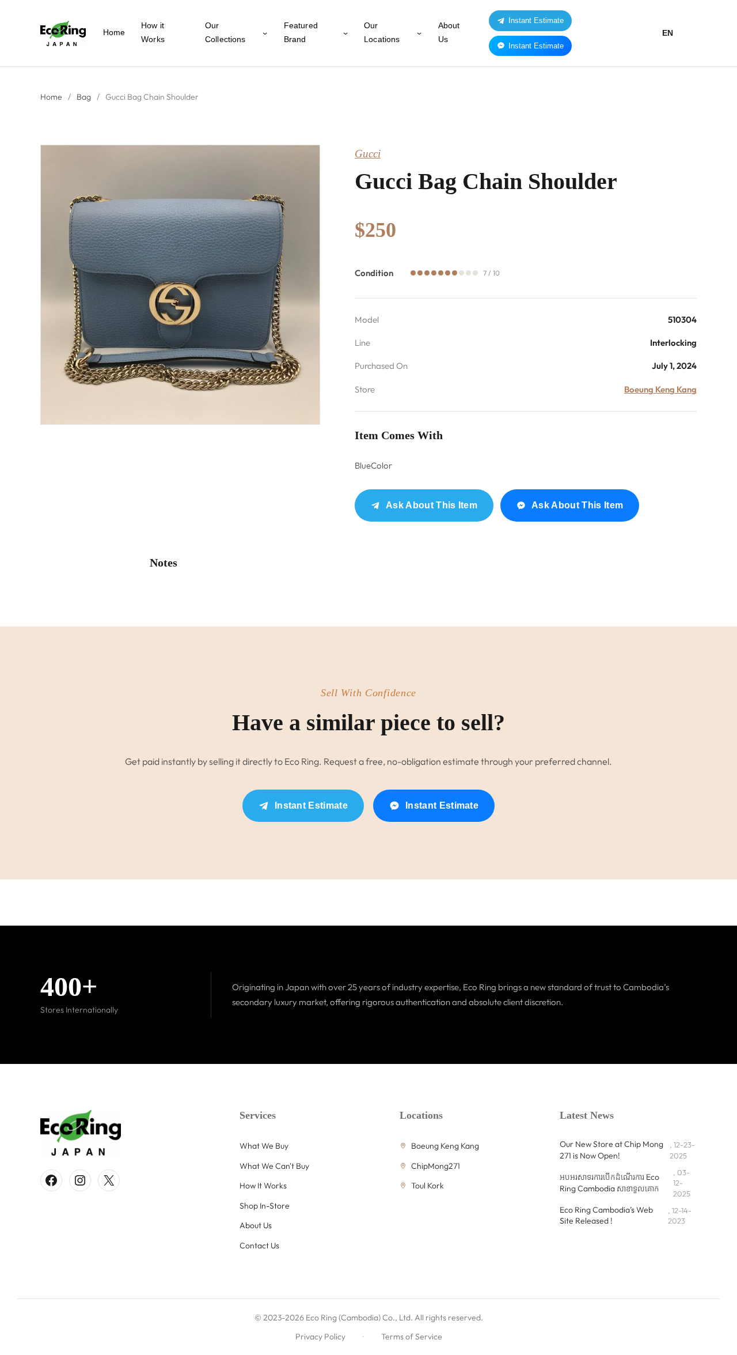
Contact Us (259, 1245)
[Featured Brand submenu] (345, 33)
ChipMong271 (435, 1166)
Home (51, 97)
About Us (256, 1225)
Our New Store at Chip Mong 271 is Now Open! (611, 1150)
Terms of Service (411, 1336)
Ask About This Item (431, 505)
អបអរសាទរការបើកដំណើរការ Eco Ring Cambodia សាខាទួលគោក (609, 1183)
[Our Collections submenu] (265, 33)
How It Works (263, 1185)
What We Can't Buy (274, 1166)
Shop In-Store (265, 1206)
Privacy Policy (320, 1336)
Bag (84, 97)
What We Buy (264, 1146)
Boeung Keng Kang (660, 389)
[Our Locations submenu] (419, 33)
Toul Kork (427, 1185)
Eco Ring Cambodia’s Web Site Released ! (606, 1215)
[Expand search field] (688, 33)
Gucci (368, 154)
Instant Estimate (536, 20)
